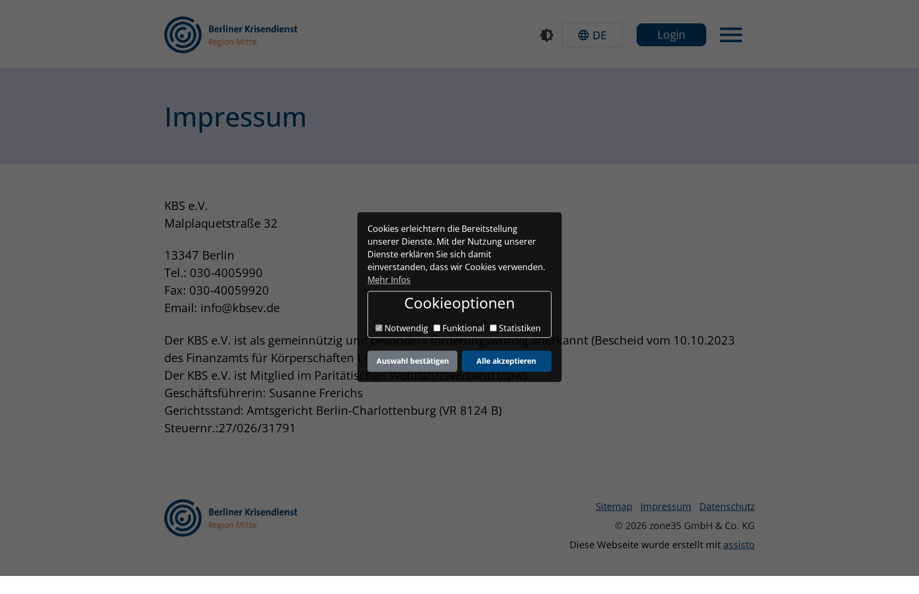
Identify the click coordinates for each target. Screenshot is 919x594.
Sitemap (614, 506)
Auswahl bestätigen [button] (413, 361)
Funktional (462, 328)
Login (671, 34)
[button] (592, 35)
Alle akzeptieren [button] (506, 361)
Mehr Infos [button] (389, 280)
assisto (739, 544)
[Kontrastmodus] (546, 35)
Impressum (665, 506)
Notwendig (405, 328)
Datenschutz (727, 506)
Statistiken (519, 328)
